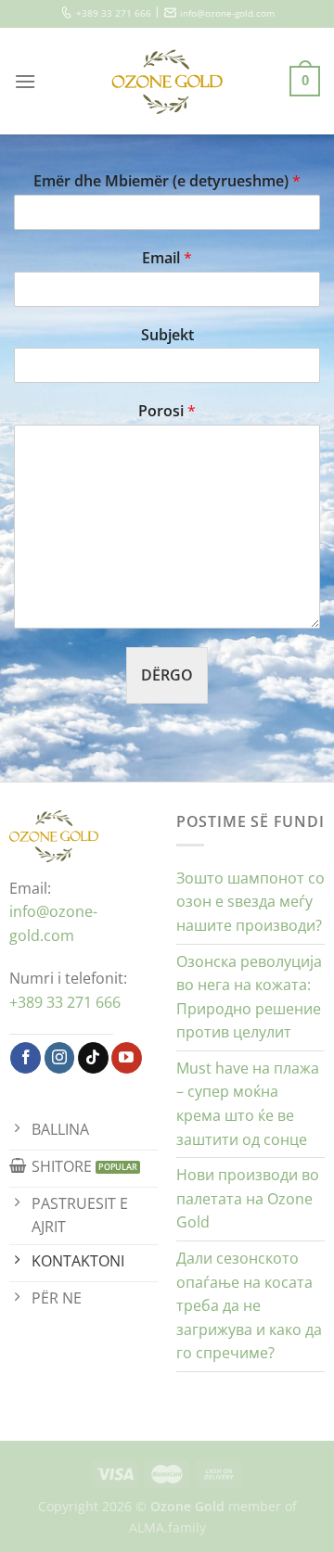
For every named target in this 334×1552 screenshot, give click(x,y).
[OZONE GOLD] (167, 81)
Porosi (167, 411)
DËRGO (167, 675)
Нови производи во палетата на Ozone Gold (247, 1198)
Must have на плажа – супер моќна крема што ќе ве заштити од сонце (247, 1104)
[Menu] (25, 81)
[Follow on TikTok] (93, 1058)
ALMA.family (167, 1527)
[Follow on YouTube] (126, 1058)
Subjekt (167, 335)
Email (167, 258)
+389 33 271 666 (113, 13)
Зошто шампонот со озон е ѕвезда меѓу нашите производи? (250, 901)
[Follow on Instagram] (60, 1058)
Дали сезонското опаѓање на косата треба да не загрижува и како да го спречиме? (249, 1305)
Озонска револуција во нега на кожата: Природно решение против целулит (249, 997)
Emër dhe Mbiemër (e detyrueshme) (167, 181)
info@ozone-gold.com (227, 13)
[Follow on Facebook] (25, 1058)
